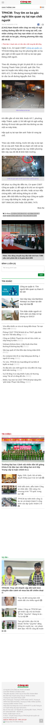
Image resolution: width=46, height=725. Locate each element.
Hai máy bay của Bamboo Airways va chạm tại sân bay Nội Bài (31, 301)
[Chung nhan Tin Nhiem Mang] (13, 721)
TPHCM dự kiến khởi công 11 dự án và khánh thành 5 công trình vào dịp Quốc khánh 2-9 (30, 501)
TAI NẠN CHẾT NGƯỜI (14, 216)
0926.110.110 (13, 719)
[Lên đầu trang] (41, 721)
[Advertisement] (23, 409)
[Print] (43, 24)
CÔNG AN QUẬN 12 (30, 216)
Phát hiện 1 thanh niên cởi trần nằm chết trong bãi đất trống (22, 44)
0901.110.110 (22, 719)
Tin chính (6, 434)
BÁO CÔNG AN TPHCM (19, 213)
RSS (42, 7)
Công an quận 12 (34, 48)
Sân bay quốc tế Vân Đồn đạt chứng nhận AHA (21, 350)
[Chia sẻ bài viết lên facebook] (38, 24)
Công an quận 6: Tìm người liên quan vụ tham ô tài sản (31, 289)
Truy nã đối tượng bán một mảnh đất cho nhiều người (29, 599)
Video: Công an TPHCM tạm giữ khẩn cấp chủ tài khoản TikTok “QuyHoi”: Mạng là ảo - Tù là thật (30, 613)
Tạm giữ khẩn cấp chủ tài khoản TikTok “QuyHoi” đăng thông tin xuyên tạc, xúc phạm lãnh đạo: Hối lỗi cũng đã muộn (30, 625)
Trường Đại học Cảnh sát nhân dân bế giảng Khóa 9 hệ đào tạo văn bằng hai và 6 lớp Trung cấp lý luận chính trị (23, 467)
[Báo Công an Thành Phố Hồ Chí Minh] (25, 2)
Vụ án (5, 557)
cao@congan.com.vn (13, 713)
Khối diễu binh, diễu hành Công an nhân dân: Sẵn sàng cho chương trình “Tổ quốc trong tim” (31, 490)
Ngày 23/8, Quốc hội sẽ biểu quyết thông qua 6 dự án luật (30, 476)
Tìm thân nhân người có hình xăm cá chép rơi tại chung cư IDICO (30, 314)
